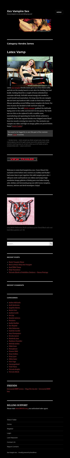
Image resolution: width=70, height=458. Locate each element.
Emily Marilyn (14, 323)
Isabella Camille (14, 331)
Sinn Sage (12, 362)
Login (15, 135)
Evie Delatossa (14, 328)
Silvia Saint (13, 359)
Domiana (12, 320)
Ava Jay (11, 315)
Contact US (11, 442)
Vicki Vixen (13, 367)
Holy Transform (14, 270)
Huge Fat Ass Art (31, 389)
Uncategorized (14, 364)
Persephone (13, 349)
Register (10, 429)
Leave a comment (25, 146)
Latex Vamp (16, 52)
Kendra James (13, 140)
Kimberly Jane (14, 338)
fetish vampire (29, 108)
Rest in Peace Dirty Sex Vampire (20, 265)
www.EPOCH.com (21, 408)
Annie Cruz (13, 310)
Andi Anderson (14, 305)
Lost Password (12, 438)
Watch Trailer (17, 126)
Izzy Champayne (15, 333)
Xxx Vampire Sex (18, 11)
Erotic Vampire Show (16, 262)
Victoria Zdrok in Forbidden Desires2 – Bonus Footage (28, 272)
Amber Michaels (15, 303)
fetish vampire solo (35, 140)
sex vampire (15, 88)
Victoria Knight (14, 369)
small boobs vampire (41, 144)
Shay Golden (13, 354)
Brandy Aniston (14, 318)
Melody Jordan (14, 344)
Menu (59, 12)
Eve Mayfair (13, 326)
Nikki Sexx (13, 346)
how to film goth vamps (23, 142)
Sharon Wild (13, 351)
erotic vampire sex (24, 140)
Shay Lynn (12, 356)
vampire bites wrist (12, 146)
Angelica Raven (14, 308)
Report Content (13, 447)
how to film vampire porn (38, 142)
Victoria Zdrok (14, 372)
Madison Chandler (15, 341)
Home (9, 424)
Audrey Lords (13, 313)
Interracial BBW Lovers (15, 389)
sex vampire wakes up (28, 144)
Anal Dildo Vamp (15, 267)
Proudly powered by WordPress (28, 452)
